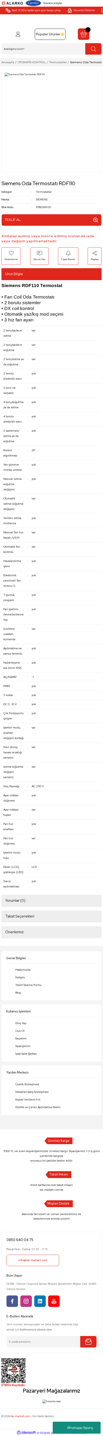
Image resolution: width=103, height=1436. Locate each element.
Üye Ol (19, 1031)
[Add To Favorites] (11, 256)
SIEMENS (41, 199)
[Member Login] (18, 34)
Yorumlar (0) (15, 900)
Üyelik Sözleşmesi (27, 1084)
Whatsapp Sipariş (80, 1428)
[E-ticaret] (51, 1433)
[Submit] (88, 1341)
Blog (18, 993)
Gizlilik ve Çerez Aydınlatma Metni (37, 1107)
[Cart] (83, 34)
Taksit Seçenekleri (19, 916)
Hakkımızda (22, 970)
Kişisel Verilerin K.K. (28, 1099)
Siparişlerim (22, 1046)
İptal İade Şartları (26, 1054)
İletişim (20, 977)
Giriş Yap (20, 1023)
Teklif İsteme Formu (28, 985)
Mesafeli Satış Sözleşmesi (32, 1092)
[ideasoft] (26, 1433)
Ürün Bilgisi (14, 274)
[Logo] (12, 3)
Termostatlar (44, 192)
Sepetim (21, 1038)
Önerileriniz (14, 932)
